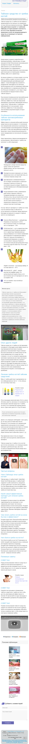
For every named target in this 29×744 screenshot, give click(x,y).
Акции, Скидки (6, 3)
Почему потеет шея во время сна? (14, 669)
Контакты (16, 3)
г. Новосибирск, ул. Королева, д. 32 (15, 731)
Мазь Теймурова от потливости (13, 696)
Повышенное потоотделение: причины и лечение (13, 683)
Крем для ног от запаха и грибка (14, 656)
